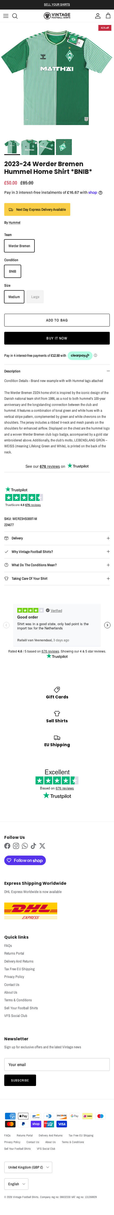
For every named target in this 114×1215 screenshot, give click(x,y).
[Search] (17, 16)
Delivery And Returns (18, 961)
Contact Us (11, 984)
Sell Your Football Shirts (21, 1008)
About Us (10, 992)
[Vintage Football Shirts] (57, 15)
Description (12, 371)
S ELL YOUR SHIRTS (57, 4)
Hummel (14, 222)
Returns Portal (14, 953)
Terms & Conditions (18, 1000)
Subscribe (20, 1080)
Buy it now (56, 338)
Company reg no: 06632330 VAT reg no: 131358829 (68, 1197)
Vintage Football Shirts (25, 1197)
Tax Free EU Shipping (19, 969)
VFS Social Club (15, 1015)
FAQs (8, 945)
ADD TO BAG (57, 320)
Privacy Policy (14, 976)
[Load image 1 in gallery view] (57, 79)
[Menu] (6, 16)
